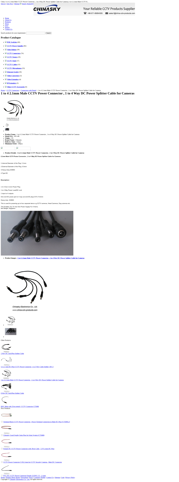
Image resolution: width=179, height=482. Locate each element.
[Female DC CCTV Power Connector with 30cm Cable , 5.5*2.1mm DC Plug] (6, 447)
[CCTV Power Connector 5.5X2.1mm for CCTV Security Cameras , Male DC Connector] (6, 460)
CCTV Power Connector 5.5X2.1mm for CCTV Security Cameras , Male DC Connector (32, 462)
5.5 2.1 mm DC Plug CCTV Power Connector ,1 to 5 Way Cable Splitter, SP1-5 (27, 367)
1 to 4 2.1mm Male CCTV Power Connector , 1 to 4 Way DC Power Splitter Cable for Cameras (50, 258)
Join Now (10, 4)
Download (24, 477)
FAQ (6, 25)
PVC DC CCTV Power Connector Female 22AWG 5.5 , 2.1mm (24, 476)
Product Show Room (13, 477)
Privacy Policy (70, 477)
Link (62, 477)
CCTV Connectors (13, 90)
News (7, 24)
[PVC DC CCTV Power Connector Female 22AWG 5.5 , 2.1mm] (6, 474)
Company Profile (39, 477)
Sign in (3, 4)
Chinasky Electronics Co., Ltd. (20, 479)
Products (8, 22)
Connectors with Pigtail (28, 90)
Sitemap (16, 4)
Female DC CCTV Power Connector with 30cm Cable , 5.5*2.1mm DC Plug (28, 449)
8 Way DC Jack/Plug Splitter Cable (12, 393)
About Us (8, 20)
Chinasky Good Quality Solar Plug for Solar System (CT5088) (23, 435)
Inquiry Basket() (27, 4)
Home (7, 18)
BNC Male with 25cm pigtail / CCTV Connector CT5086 (20, 406)
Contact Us (8, 29)
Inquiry (7, 27)
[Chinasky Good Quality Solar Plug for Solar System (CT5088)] (6, 433)
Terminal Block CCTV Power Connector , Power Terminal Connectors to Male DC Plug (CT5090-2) (36, 422)
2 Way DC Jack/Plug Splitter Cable (12, 353)
